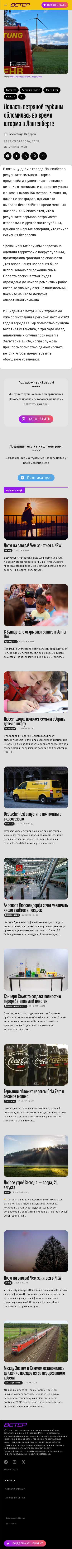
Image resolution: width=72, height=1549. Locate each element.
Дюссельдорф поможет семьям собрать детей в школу (34, 721)
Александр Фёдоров (22, 134)
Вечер (8, 550)
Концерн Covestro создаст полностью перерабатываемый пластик (32, 998)
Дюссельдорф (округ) (15, 1006)
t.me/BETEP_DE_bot (14, 1498)
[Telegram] (8, 156)
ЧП (22, 97)
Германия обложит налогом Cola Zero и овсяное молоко (34, 1093)
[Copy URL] (43, 156)
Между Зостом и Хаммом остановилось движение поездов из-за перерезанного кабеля (34, 1373)
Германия (10, 1101)
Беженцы (10, 729)
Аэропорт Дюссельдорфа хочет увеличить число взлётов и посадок (36, 907)
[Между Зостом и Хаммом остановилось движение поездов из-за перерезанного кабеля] (36, 1341)
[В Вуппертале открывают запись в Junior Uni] (36, 605)
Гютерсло (11, 90)
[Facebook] (16, 156)
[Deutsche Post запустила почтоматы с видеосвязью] (36, 787)
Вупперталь (11, 641)
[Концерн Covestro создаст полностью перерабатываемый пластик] (36, 970)
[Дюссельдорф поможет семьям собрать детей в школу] (36, 692)
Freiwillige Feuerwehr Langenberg (25, 77)
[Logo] (20, 5)
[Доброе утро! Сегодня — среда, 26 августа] (36, 1156)
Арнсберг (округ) (13, 1383)
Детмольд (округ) (31, 90)
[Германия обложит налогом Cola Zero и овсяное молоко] (36, 1065)
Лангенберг (52, 90)
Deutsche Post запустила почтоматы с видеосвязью (32, 816)
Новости (10, 97)
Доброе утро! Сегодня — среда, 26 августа (30, 1184)
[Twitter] (25, 156)
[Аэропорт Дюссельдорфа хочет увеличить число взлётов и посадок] (36, 878)
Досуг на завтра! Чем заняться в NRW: (33, 545)
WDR (24, 146)
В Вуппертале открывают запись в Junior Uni (35, 634)
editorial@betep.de (14, 1489)
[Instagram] (14, 1462)
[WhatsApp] (34, 156)
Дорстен (9, 824)
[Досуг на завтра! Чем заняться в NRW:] (36, 519)
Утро (7, 1192)
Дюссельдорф (12, 915)
